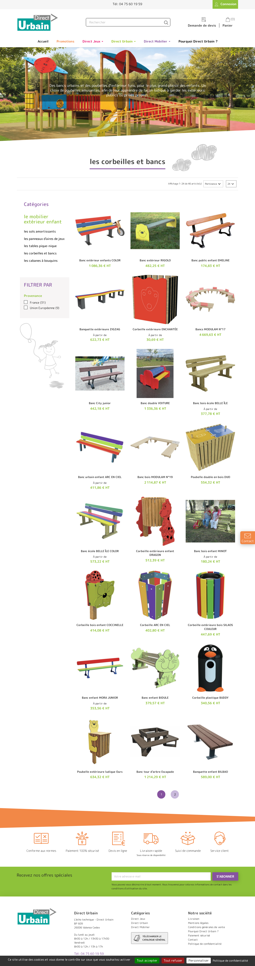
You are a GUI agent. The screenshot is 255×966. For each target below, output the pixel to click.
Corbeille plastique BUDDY (210, 697)
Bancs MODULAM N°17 (210, 329)
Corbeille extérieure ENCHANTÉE (155, 329)
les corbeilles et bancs (40, 253)
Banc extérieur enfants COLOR (100, 260)
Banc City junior (100, 403)
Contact (193, 939)
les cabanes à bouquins (41, 260)
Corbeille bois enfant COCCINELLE (99, 625)
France (38, 303)
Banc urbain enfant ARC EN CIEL (100, 477)
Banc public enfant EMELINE (210, 260)
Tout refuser (173, 960)
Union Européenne (44, 308)
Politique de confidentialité (205, 944)
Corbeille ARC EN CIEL (155, 625)
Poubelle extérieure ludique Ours (100, 772)
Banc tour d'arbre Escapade (155, 772)
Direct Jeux (138, 919)
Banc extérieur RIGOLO (155, 260)
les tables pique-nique (40, 246)
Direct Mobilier (140, 927)
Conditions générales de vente (206, 927)
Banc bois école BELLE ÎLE (210, 403)
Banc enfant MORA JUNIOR (100, 697)
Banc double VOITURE (155, 403)
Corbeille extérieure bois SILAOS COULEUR (210, 627)
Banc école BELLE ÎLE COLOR (100, 551)
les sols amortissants (40, 231)
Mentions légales (198, 923)
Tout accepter (147, 960)
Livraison (193, 919)
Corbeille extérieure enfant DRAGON (155, 553)
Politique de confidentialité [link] (230, 960)
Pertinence (213, 184)
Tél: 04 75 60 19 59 (127, 4)
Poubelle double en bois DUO (210, 477)
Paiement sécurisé (199, 935)
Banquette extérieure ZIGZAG (99, 329)
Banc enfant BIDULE (155, 697)
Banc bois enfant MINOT (210, 551)
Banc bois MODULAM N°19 (155, 477)
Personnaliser (198, 960)
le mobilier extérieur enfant (43, 219)
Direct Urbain (139, 923)
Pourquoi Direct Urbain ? (203, 931)
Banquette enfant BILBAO (210, 772)
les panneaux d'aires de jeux (44, 239)
